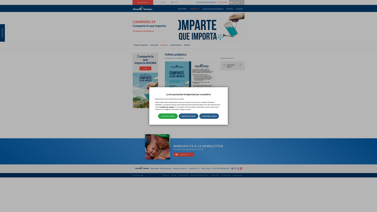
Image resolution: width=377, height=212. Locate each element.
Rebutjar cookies (188, 116)
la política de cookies (167, 107)
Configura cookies (209, 116)
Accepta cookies (167, 116)
